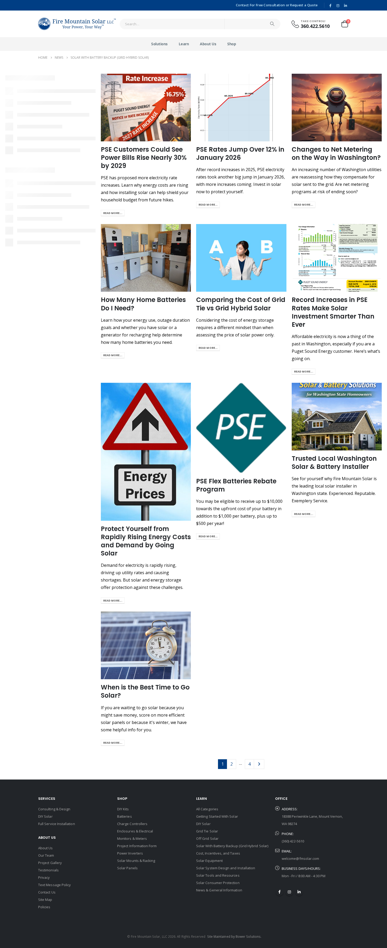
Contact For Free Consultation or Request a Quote (276, 5)
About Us (208, 43)
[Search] (272, 24)
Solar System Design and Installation (225, 868)
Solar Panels (127, 868)
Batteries (124, 816)
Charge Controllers (132, 823)
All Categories (207, 809)
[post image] (146, 107)
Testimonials (48, 870)
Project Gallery (50, 862)
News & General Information (219, 890)
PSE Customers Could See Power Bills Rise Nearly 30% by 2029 (144, 157)
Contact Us (47, 892)
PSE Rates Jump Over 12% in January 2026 (240, 153)
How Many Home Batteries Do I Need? (143, 303)
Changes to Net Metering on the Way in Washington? (336, 153)
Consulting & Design (54, 809)
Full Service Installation (56, 823)
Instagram (289, 892)
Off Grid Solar (207, 838)
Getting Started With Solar (217, 816)
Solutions (159, 43)
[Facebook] (330, 5)
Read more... (112, 213)
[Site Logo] (77, 24)
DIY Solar (45, 816)
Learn (184, 43)
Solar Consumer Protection (218, 882)
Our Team (46, 855)
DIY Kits (123, 809)
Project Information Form (137, 845)
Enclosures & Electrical (135, 831)
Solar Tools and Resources (218, 875)
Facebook (280, 892)
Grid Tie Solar (207, 831)
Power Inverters (130, 853)
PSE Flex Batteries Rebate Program (236, 485)
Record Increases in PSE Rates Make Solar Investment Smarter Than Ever (333, 312)
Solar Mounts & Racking (136, 860)
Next (259, 764)
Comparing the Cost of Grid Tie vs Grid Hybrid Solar (240, 303)
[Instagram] (338, 5)
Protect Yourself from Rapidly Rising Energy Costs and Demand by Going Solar (146, 541)
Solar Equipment (209, 860)
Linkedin (299, 892)
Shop (231, 43)
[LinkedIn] (345, 5)
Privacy (44, 877)
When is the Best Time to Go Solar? (145, 691)
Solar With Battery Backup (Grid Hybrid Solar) (232, 845)
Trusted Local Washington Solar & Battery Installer (334, 462)
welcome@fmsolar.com (300, 858)
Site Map (45, 899)
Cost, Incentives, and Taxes (218, 853)
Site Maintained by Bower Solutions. (234, 936)
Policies (44, 907)
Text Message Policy (54, 884)
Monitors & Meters (132, 838)
